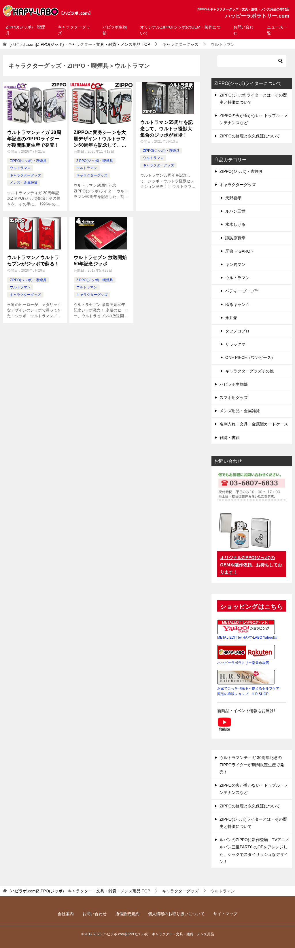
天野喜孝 (233, 198)
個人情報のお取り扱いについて (176, 913)
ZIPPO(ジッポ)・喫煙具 (25, 30)
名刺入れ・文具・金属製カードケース (254, 424)
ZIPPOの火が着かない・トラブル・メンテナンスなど (254, 119)
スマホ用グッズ (234, 397)
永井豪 (231, 317)
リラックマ (235, 344)
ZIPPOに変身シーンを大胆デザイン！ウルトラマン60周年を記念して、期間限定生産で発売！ (100, 139)
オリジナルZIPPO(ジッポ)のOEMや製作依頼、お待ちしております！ (251, 564)
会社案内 (66, 913)
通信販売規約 (127, 913)
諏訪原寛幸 (235, 238)
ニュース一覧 (277, 30)
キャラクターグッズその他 (249, 371)
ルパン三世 (235, 211)
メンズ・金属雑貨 (23, 183)
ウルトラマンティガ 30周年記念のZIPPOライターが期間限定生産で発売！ (34, 139)
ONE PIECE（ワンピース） (250, 357)
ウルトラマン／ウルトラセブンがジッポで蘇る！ (33, 260)
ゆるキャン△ (237, 304)
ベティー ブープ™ (242, 291)
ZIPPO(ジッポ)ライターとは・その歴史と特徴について (253, 99)
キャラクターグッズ (74, 30)
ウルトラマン (20, 168)
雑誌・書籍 (230, 437)
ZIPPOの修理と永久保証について (250, 136)
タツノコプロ (237, 331)
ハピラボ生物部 (115, 30)
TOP (80, 44)
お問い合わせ (243, 30)
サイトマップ (225, 913)
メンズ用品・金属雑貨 (240, 410)
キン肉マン (235, 264)
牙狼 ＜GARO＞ (239, 251)
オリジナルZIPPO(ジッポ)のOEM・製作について (180, 30)
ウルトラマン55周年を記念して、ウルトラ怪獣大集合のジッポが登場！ (166, 129)
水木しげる (235, 224)
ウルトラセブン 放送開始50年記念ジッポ (100, 260)
